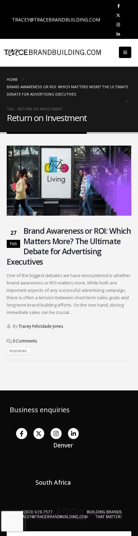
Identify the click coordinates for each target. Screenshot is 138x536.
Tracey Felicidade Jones (40, 326)
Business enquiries (40, 409)
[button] (125, 52)
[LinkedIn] (118, 34)
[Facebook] (118, 5)
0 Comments (25, 340)
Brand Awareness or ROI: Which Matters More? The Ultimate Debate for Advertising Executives (69, 246)
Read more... (18, 351)
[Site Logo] (20, 52)
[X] (118, 15)
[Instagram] (118, 24)
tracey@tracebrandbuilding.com (56, 19)
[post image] (69, 181)
